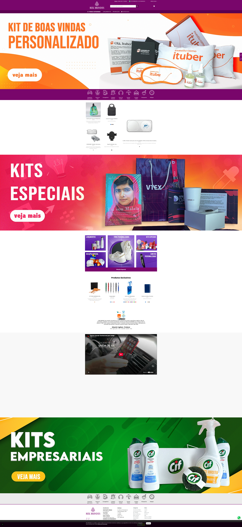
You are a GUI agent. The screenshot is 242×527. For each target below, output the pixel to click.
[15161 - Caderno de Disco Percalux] (147, 288)
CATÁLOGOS (125, 11)
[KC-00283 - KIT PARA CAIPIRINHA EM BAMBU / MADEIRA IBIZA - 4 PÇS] (95, 288)
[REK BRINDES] (97, 5)
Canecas (134, 519)
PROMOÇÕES (116, 11)
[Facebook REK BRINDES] (88, 518)
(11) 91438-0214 (134, 1)
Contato (125, 1)
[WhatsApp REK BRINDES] (239, 518)
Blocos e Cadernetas (136, 514)
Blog (145, 515)
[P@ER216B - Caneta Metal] (112, 288)
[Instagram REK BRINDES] (86, 518)
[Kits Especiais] (121, 193)
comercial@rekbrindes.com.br (108, 517)
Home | (116, 1)
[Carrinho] (154, 6)
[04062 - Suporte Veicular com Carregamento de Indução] (111, 135)
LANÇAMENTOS (107, 11)
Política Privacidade (147, 518)
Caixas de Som (135, 518)
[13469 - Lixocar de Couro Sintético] (111, 109)
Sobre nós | (120, 1)
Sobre (145, 511)
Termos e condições (148, 516)
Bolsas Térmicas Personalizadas (136, 516)
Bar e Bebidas (135, 512)
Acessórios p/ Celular (137, 509)
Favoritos (146, 514)
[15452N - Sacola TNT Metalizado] (130, 288)
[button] (3, 49)
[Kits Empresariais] (121, 455)
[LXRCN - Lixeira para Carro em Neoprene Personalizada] (93, 109)
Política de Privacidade (102, 524)
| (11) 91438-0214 (141, 1)
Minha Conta (146, 512)
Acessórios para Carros (137, 511)
